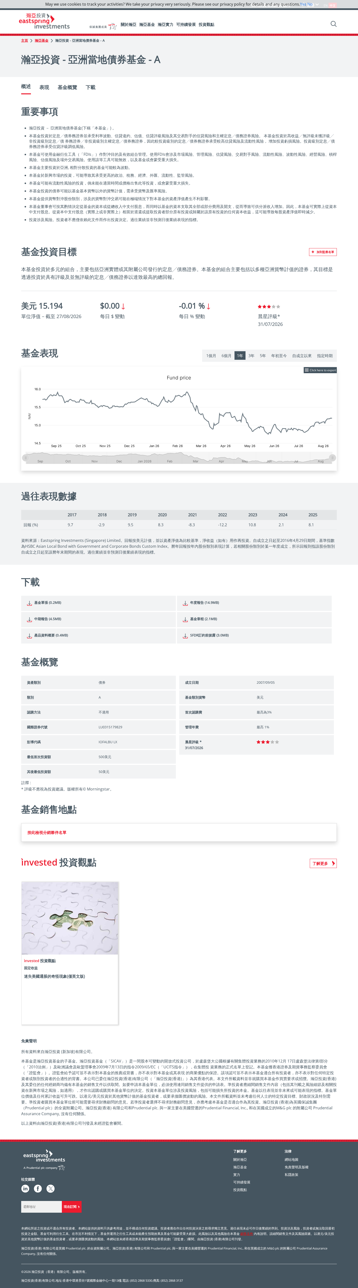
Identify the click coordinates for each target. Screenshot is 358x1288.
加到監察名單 (325, 252)
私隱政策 (291, 1174)
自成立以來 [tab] (302, 355)
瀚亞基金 (147, 24)
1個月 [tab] (211, 355)
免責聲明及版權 (297, 1167)
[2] (264, 307)
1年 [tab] (240, 355)
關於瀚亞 (128, 24)
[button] (332, 377)
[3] (269, 307)
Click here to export (323, 370)
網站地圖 (291, 1159)
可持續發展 (186, 24)
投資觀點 (206, 24)
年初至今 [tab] (279, 355)
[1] (260, 307)
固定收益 (31, 968)
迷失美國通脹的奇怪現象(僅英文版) (54, 976)
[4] (273, 307)
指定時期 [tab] (325, 355)
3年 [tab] (251, 355)
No (310, 4)
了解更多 (320, 863)
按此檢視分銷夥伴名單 (47, 832)
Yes (303, 4)
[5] (278, 307)
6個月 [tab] (227, 355)
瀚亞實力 (165, 24)
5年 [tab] (263, 355)
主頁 (24, 40)
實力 (236, 1174)
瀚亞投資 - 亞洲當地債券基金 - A (80, 40)
